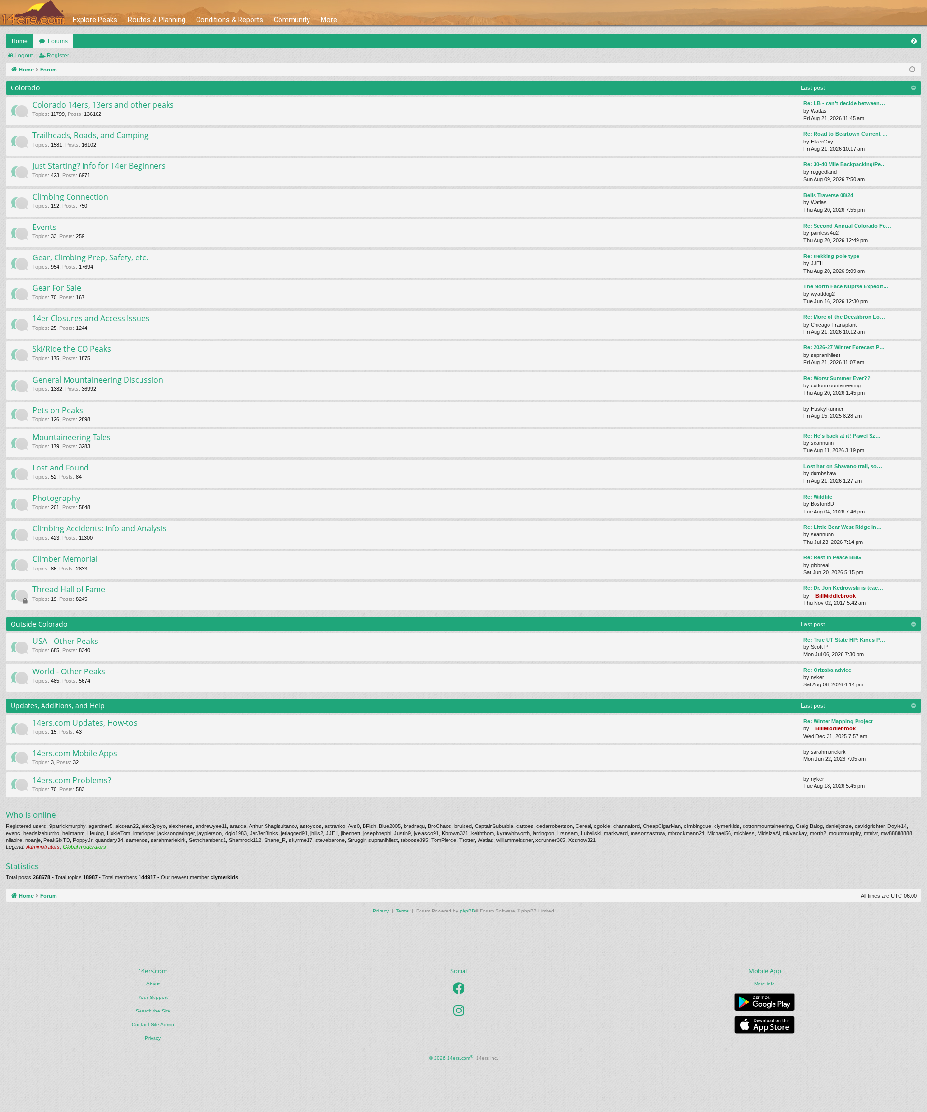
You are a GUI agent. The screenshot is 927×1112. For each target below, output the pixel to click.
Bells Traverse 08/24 (828, 195)
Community (292, 19)
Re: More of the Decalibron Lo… (844, 317)
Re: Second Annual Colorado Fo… (847, 225)
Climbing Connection (70, 196)
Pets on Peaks (57, 410)
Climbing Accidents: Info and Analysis (99, 528)
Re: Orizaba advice (827, 670)
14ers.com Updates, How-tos (85, 722)
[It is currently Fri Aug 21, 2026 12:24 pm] (912, 69)
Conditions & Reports (229, 19)
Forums (58, 41)
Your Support (153, 997)
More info (764, 983)
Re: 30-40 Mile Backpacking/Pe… (844, 164)
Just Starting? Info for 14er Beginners (99, 165)
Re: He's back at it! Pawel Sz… (842, 436)
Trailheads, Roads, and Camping (90, 135)
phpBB (467, 910)
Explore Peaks (95, 19)
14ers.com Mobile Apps (74, 753)
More (329, 19)
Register (58, 55)
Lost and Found (60, 467)
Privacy (153, 1038)
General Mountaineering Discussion (97, 379)
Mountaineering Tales (71, 437)
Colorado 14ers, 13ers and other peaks (103, 105)
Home (20, 41)
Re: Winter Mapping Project (838, 721)
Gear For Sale (56, 288)
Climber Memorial (65, 559)
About (153, 983)
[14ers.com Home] (33, 13)
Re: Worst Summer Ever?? (837, 378)
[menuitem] (914, 41)
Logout (23, 55)
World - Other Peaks (68, 671)
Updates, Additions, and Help (58, 705)
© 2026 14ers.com (451, 1058)
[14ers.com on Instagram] (458, 1010)
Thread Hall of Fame (68, 589)
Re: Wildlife (817, 496)
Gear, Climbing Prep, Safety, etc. (90, 257)
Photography (56, 498)
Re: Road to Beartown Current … (845, 134)
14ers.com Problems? (71, 780)
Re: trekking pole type (831, 256)
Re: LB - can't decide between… (844, 103)
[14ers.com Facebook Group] (459, 988)
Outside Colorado (39, 623)
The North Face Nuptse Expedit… (845, 286)
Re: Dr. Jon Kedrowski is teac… (843, 588)
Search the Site (153, 1010)
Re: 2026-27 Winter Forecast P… (844, 347)
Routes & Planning (156, 19)
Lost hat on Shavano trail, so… (842, 466)
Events (44, 227)
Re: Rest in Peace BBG (832, 557)
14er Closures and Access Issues (91, 318)
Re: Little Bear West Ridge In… (842, 527)
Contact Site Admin (153, 1024)
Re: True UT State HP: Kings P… (844, 639)
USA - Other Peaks (65, 641)
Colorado (25, 87)
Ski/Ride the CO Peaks (71, 348)
